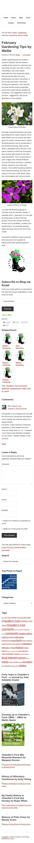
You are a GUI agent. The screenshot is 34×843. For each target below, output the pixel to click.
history (20, 647)
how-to (4, 651)
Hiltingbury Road (8, 648)
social (20, 662)
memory (21, 657)
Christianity (20, 629)
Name (4, 489)
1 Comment (26, 55)
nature (6, 391)
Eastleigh (11, 637)
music (28, 658)
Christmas (26, 629)
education (19, 637)
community (11, 633)
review (16, 662)
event (13, 640)
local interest (9, 657)
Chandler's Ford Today (17, 5)
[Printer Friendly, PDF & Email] (7, 316)
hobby (24, 388)
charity (16, 629)
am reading (5, 617)
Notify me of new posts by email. (15, 529)
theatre (3, 666)
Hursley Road (14, 651)
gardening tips (15, 388)
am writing (12, 618)
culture (5, 637)
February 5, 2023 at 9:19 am (17, 408)
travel (7, 666)
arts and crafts (21, 617)
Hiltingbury (27, 644)
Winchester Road (14, 666)
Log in (12, 838)
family (19, 640)
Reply (4, 444)
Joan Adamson (23, 651)
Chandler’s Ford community (16, 386)
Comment (5, 464)
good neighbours (17, 644)
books (28, 618)
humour (9, 651)
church (3, 633)
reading (11, 662)
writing (22, 665)
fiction (24, 640)
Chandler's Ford (11, 621)
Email (4, 500)
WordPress (5, 838)
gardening (5, 388)
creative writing (25, 633)
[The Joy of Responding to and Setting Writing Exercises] (9, 582)
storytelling (27, 662)
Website (5, 510)
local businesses (24, 654)
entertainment (6, 640)
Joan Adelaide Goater (10, 654)
